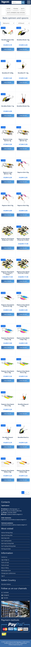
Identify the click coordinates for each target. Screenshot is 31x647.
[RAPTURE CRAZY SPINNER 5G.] (7, 131)
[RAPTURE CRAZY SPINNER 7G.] (23, 131)
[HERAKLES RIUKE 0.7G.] (23, 98)
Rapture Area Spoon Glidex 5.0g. (23, 471)
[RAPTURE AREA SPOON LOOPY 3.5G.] (23, 330)
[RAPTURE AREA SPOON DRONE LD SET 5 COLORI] (7, 264)
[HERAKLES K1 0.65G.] (7, 65)
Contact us (4, 557)
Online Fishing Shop (7, 532)
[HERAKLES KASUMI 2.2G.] (7, 430)
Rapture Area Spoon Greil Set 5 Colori (23, 272)
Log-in (3, 576)
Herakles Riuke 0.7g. (23, 106)
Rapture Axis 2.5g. (23, 172)
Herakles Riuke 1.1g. (7, 106)
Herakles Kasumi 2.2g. (7, 438)
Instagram (6, 595)
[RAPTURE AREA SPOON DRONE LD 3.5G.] (7, 297)
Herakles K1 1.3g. (23, 73)
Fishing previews (6, 549)
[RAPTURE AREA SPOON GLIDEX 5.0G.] (23, 463)
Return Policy (5, 568)
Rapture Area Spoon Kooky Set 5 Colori (7, 239)
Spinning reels (5, 538)
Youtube (5, 598)
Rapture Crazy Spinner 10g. (7, 173)
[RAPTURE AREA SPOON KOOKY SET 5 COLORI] (7, 231)
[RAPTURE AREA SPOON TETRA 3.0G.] (7, 396)
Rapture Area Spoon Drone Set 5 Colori (23, 239)
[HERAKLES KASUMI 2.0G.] (23, 396)
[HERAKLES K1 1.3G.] (23, 65)
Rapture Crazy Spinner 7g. (23, 139)
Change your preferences (8, 573)
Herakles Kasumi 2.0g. (23, 404)
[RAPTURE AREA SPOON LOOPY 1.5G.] (23, 297)
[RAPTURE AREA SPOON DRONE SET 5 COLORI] (23, 231)
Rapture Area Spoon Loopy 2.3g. (7, 338)
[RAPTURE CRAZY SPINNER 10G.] (7, 165)
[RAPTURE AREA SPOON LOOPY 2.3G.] (7, 330)
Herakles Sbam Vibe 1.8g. (7, 40)
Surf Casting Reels (6, 540)
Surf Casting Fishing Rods (8, 546)
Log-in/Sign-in (5, 560)
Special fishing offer (7, 535)
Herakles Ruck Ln (23, 437)
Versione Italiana (6, 584)
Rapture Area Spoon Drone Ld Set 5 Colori (7, 273)
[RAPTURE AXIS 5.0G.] (23, 198)
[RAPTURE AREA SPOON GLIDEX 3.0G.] (7, 463)
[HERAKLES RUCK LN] (23, 430)
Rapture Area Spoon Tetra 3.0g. (7, 404)
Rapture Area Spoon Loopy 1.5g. (23, 305)
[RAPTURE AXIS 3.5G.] (7, 198)
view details (7, 49)
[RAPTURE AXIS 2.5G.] (23, 165)
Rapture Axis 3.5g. (7, 205)
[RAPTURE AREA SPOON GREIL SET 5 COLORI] (23, 264)
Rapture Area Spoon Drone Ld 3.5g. (7, 305)
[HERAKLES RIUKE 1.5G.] (23, 32)
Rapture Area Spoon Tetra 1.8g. (7, 371)
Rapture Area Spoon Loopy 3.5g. (23, 338)
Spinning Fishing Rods (7, 543)
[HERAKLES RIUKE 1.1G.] (7, 98)
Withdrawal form (6, 570)
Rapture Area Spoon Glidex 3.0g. (7, 471)
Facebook (6, 592)
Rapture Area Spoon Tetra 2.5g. (23, 371)
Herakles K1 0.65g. (7, 73)
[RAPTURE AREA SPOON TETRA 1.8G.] (7, 363)
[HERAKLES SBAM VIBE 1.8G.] (7, 32)
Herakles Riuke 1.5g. (23, 40)
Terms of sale (5, 562)
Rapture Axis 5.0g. (23, 205)
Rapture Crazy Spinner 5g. (7, 139)
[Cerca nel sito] (23, 2)
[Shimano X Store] (15, 609)
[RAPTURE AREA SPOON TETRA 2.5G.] (23, 363)
